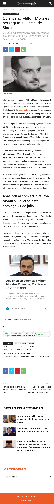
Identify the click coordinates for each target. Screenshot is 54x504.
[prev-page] (4, 456)
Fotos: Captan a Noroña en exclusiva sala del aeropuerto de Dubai (33, 419)
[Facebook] (5, 49)
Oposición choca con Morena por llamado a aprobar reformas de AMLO (39, 390)
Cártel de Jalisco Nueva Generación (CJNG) (19, 347)
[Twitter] (11, 49)
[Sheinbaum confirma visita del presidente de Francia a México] (9, 431)
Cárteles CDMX (28, 350)
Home (5, 10)
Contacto (34, 496)
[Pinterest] (17, 49)
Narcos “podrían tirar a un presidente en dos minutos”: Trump (15, 390)
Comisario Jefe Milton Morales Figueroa (18, 353)
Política (12, 10)
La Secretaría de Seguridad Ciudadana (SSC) (20, 356)
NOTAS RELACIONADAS (23, 408)
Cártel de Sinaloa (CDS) (12, 350)
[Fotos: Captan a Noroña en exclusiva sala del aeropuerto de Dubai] (9, 419)
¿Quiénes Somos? (22, 496)
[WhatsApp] (23, 49)
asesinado (23, 110)
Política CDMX (23, 10)
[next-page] (8, 456)
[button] (4, 3)
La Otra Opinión (12, 44)
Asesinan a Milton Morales (24, 344)
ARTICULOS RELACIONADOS (27, 402)
